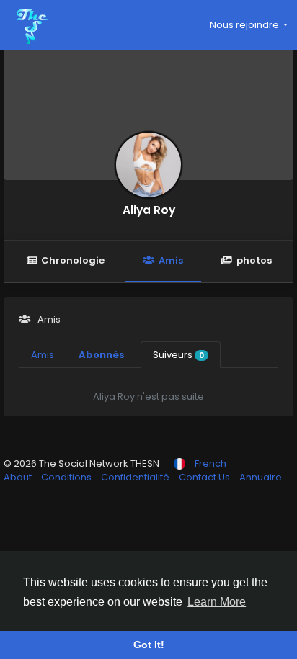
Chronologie (73, 260)
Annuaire (260, 477)
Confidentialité (136, 477)
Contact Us (205, 477)
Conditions (67, 477)
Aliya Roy (149, 210)
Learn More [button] (216, 602)
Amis (171, 260)
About (19, 477)
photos (254, 260)
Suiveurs (178, 355)
